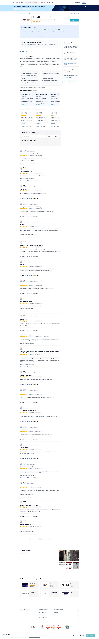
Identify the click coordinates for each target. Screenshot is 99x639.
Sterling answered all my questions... (29, 505)
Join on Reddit (27, 9)
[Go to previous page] (30, 539)
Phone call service (24, 189)
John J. (24, 482)
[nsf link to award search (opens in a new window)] (67, 627)
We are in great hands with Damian (28, 466)
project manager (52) (37, 142)
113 (48, 539)
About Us (53, 2)
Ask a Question (70, 81)
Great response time (25, 284)
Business (22, 13)
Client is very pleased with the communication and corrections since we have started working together (39, 352)
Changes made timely (25, 334)
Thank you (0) (28, 126)
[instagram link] (78, 615)
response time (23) (46, 142)
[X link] (78, 613)
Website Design (39, 13)
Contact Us (55, 612)
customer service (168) (26, 142)
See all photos (69, 571)
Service (22, 264)
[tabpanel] (40, 298)
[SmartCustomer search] (25, 2)
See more (21, 66)
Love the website (24, 429)
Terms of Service (37, 637)
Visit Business (74, 17)
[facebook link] (78, 610)
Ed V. (24, 371)
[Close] (98, 633)
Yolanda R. (25, 112)
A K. (24, 220)
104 (37, 539)
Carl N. (24, 167)
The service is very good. (26, 171)
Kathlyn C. (25, 150)
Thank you (30, 163)
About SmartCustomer (58, 609)
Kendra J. (55, 112)
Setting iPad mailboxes (26, 375)
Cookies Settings (75, 635)
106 (43, 539)
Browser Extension (43, 609)
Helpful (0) (23, 126)
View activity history (68, 77)
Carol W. (25, 463)
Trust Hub (41, 614)
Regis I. (24, 280)
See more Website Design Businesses (70, 579)
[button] (27, 119)
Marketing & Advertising (30, 13)
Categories (43, 2)
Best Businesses (42, 612)
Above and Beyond (24, 447)
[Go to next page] (50, 539)
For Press (55, 614)
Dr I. (24, 297)
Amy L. (24, 315)
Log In (84, 2)
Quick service (23, 319)
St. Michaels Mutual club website (28, 410)
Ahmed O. (25, 426)
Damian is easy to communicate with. (29, 153)
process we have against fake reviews (43, 46)
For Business (78, 2)
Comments (23, 163)
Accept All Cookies (90, 635)
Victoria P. (25, 443)
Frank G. (25, 406)
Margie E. (25, 241)
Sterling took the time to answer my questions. (31, 245)
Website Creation (24, 393)
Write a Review (74, 20)
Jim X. (24, 185)
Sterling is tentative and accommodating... (31, 207)
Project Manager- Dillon (26, 301)
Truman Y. (25, 389)
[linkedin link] (78, 618)
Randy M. (25, 520)
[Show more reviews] (60, 120)
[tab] (22, 51)
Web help (22, 224)
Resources (49, 2)
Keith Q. (24, 260)
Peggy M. (40, 112)
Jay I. (24, 347)
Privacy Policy (31, 637)
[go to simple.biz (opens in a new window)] (25, 20)
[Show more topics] (60, 99)
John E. (24, 501)
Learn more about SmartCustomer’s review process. (70, 63)
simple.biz (36, 22)
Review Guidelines (28, 46)
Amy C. (24, 203)
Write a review (35, 132)
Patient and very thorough (26, 524)
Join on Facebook (18, 9)
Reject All (82, 635)
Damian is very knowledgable (27, 486)
